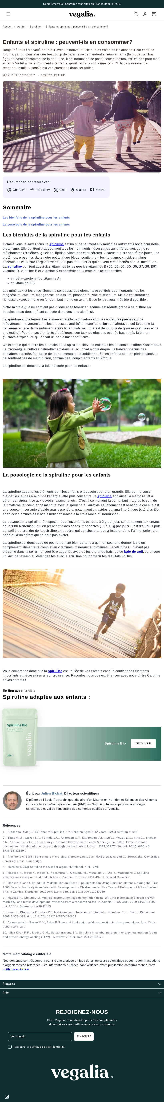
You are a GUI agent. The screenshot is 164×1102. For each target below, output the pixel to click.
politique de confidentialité (47, 1047)
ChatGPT (19, 189)
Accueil (7, 26)
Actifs (21, 26)
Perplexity (43, 189)
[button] (8, 14)
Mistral (100, 189)
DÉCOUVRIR (143, 743)
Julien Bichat (51, 793)
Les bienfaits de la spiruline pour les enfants (36, 217)
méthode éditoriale (16, 969)
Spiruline (35, 26)
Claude (81, 189)
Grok (62, 189)
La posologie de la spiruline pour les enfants (36, 224)
